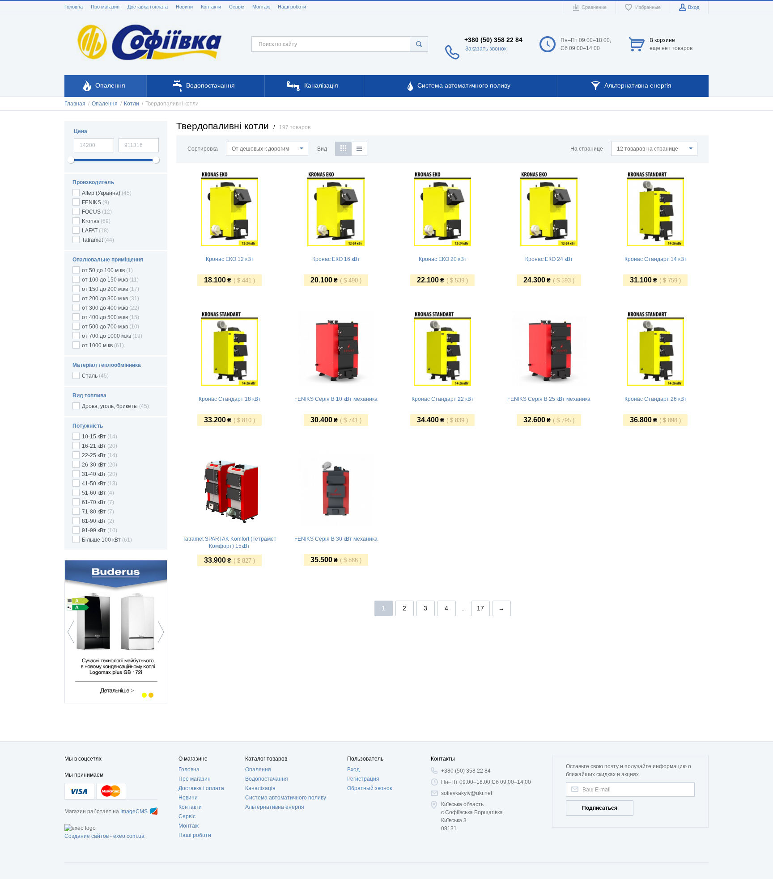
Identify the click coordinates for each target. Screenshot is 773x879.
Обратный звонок (369, 788)
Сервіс (236, 6)
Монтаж (261, 6)
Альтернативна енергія (274, 807)
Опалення (258, 769)
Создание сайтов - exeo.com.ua (104, 836)
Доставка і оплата (147, 6)
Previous (73, 632)
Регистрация (363, 779)
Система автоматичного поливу (285, 798)
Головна (73, 6)
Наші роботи (292, 6)
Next (159, 632)
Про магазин (105, 6)
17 (480, 608)
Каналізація (260, 788)
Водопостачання (266, 779)
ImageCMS (134, 811)
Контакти (211, 6)
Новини (184, 6)
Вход (353, 769)
